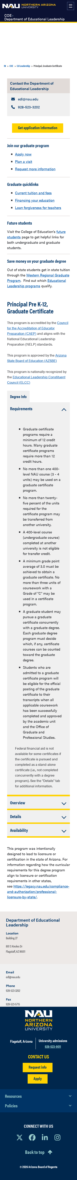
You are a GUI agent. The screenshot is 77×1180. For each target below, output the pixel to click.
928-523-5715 (13, 1004)
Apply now (23, 154)
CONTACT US (38, 1056)
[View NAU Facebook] (32, 1137)
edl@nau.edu (13, 977)
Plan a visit (23, 161)
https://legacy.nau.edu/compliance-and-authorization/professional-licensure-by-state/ (38, 891)
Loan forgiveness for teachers (38, 207)
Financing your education (34, 200)
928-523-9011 (53, 1046)
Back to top (34, 1151)
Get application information (37, 127)
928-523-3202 (13, 990)
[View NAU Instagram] (57, 1137)
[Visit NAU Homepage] (39, 1020)
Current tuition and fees (33, 192)
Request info (38, 1067)
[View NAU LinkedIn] (45, 1137)
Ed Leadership (23, 66)
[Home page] (29, 6)
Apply (38, 1078)
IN (5, 66)
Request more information (35, 168)
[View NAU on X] (19, 1137)
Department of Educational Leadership (34, 19)
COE (8, 15)
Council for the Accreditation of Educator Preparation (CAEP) (37, 328)
